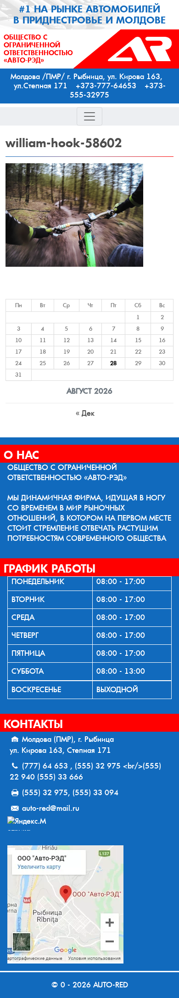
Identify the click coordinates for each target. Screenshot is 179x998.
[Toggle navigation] (89, 116)
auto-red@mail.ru (50, 808)
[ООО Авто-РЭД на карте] (89, 904)
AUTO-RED (110, 985)
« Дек (85, 413)
